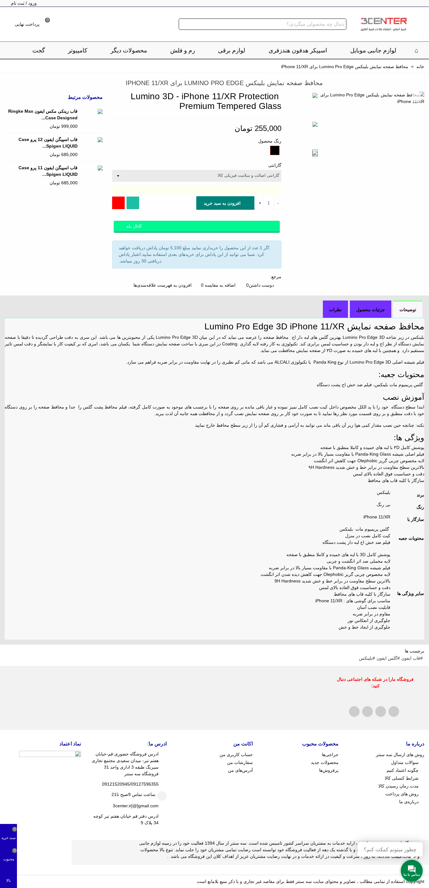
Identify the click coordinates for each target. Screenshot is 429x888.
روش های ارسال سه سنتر (400, 754)
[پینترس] (367, 711)
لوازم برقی (231, 50)
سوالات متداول (405, 762)
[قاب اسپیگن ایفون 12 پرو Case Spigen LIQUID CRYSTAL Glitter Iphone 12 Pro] (92, 139)
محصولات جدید (325, 762)
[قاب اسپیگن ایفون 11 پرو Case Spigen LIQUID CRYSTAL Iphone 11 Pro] (92, 168)
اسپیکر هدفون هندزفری (298, 50)
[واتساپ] (133, 203)
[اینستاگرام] (118, 203)
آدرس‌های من (240, 770)
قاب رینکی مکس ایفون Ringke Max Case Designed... (43, 114)
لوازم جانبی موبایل (373, 50)
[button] (20, 97)
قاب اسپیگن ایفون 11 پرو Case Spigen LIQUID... (48, 171)
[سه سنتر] (383, 24)
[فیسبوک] (354, 711)
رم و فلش (182, 50)
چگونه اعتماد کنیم (403, 770)
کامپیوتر (77, 50)
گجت (38, 50)
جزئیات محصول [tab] (370, 309)
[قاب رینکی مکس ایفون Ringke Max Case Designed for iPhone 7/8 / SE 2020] (92, 111)
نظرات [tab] (335, 309)
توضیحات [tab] (407, 309)
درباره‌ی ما (409, 801)
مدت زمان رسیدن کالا (398, 785)
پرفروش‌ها (329, 770)
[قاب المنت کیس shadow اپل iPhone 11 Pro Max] (9, 84)
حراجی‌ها (330, 754)
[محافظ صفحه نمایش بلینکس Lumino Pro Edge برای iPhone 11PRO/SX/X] (19, 84)
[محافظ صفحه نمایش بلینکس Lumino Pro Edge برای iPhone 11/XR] (416, 97)
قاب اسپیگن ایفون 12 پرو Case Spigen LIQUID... (48, 143)
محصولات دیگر (129, 50)
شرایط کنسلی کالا (402, 778)
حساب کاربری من (236, 754)
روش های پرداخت (402, 793)
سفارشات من (240, 762)
